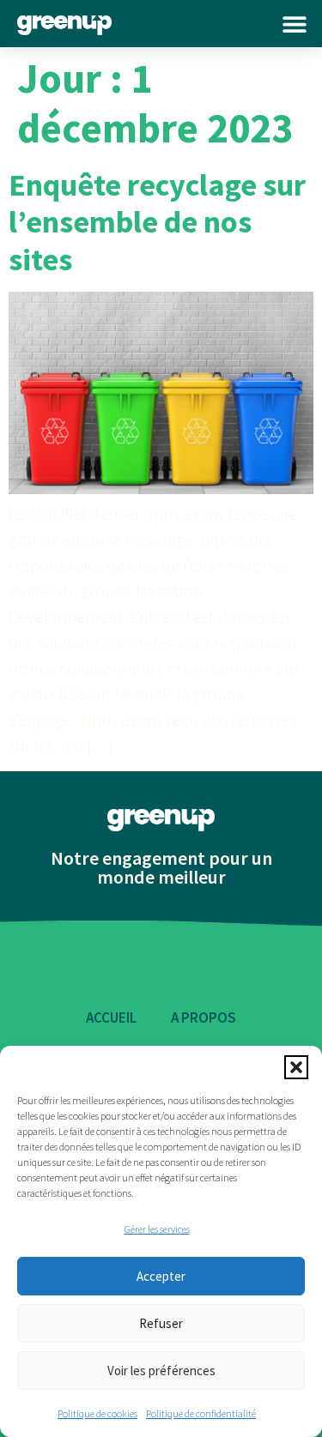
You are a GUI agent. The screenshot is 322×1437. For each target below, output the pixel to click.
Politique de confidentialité (201, 1413)
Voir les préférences (161, 1370)
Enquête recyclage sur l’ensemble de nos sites (157, 222)
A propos (203, 1017)
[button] (296, 1067)
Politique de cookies (97, 1413)
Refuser (161, 1323)
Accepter (161, 1276)
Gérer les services (157, 1229)
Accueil (111, 1017)
